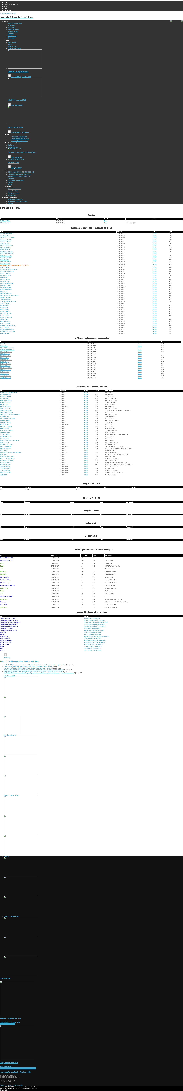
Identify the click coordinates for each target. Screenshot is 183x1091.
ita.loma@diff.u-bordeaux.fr (92, 628)
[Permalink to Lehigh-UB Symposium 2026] (25, 96)
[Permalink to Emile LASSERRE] (21, 793)
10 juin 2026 (25, 132)
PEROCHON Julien (5, 446)
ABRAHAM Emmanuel (6, 233)
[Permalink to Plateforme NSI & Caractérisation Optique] (15, 149)
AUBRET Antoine (5, 241)
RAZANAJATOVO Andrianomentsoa (10, 452)
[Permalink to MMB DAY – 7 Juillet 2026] (21, 895)
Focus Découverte (18, 1068)
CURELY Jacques (5, 273)
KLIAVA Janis (4, 307)
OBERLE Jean (4, 319)
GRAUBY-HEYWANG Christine (9, 295)
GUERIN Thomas (5, 297)
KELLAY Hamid (4, 223)
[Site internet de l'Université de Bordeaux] (182, 21)
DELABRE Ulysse (5, 281)
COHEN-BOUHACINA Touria (8, 269)
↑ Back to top (4, 1090)
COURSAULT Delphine (7, 271)
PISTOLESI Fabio (5, 221)
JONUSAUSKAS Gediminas (8, 301)
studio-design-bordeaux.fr (29, 1088)
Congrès (6, 856)
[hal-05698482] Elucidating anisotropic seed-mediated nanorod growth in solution (28, 668)
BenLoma (7, 657)
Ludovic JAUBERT (16, 77)
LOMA (12, 157)
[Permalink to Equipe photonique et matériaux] (21, 754)
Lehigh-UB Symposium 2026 (17, 100)
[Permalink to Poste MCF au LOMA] (21, 834)
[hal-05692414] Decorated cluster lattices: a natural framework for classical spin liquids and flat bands (34, 669)
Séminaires (12, 1024)
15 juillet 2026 (19, 105)
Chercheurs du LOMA (10, 735)
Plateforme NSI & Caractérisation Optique (21, 152)
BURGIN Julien (4, 260)
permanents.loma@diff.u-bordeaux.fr (95, 620)
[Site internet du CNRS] (171, 21)
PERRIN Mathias (5, 321)
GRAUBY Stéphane (5, 293)
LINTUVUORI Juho (5, 313)
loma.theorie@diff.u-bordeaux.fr (93, 644)
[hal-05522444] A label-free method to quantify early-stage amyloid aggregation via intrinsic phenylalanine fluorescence (39, 673)
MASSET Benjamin (5, 364)
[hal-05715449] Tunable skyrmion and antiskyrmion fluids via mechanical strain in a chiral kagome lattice (34, 665)
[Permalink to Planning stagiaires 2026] (21, 814)
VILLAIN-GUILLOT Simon (7, 331)
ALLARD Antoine (5, 235)
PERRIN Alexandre (5, 448)
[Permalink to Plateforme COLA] (16, 159)
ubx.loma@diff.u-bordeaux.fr (92, 648)
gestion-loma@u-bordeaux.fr (92, 634)
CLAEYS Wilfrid (4, 267)
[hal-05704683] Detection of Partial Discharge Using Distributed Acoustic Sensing (28, 666)
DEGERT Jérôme (5, 279)
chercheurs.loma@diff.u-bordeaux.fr (94, 624)
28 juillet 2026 (26, 77)
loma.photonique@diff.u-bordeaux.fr (94, 642)
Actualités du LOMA (9, 676)
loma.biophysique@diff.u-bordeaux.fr (95, 640)
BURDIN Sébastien (6, 258)
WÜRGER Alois (4, 333)
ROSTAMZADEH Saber (7, 456)
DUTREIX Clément (5, 287)
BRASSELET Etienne (6, 256)
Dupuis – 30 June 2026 (15, 127)
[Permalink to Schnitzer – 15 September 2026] (25, 68)
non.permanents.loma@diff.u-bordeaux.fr (96, 622)
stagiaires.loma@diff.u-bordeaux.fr (94, 630)
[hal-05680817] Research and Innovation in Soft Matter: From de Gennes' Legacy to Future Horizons (33, 671)
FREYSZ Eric (4, 291)
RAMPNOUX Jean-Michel (7, 325)
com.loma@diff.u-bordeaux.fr (92, 638)
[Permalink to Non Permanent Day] (21, 915)
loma (12, 105)
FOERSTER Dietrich (6, 289)
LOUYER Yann (4, 315)
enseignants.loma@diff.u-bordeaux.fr (94, 626)
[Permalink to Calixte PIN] (21, 774)
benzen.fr (10, 1088)
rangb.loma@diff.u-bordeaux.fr (93, 650)
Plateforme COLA (13, 162)
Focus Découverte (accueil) (29, 1068)
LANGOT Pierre (4, 311)
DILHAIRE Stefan (5, 285)
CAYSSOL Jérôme (5, 262)
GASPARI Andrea (5, 432)
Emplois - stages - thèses (11, 795)
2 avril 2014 (18, 157)
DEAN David (4, 277)
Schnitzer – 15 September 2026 (18, 71)
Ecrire (105, 221)
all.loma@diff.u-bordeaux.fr (92, 618)
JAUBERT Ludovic (5, 299)
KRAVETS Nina (4, 309)
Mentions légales (18, 1085)
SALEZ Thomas (4, 327)
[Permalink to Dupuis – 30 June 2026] (16, 123)
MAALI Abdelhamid (6, 317)
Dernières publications (31, 661)
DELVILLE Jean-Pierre (6, 283)
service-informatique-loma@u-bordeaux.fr (96, 636)
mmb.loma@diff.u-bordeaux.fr (93, 646)
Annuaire (2, 1085)
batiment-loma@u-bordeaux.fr (93, 632)
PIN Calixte (3, 450)
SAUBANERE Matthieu (7, 329)
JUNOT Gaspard (5, 303)
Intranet (9, 1085)
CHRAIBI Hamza (5, 264)
